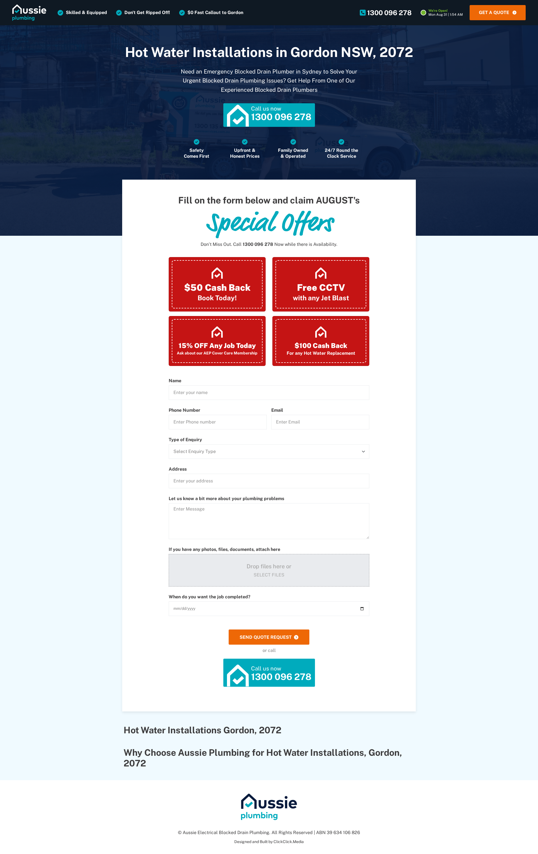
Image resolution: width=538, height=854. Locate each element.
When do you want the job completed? (210, 597)
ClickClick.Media (288, 841)
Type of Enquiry (185, 440)
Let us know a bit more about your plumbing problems (226, 498)
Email (277, 410)
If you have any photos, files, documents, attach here (224, 549)
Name (175, 381)
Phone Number (184, 410)
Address (178, 469)
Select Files (269, 575)
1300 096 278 (258, 244)
